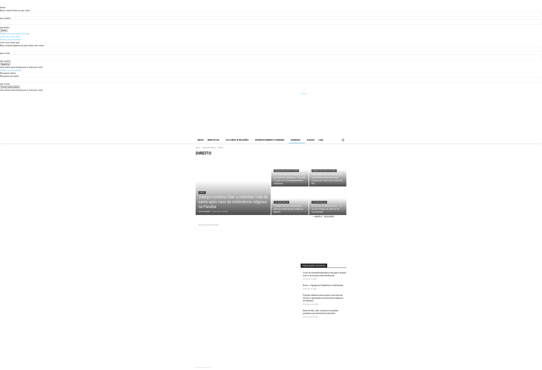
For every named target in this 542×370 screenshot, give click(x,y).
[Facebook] (329, 93)
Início (198, 147)
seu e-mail (4, 53)
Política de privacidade (10, 39)
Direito (202, 192)
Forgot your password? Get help (14, 33)
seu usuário (5, 18)
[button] (343, 140)
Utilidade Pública (209, 147)
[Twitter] (337, 93)
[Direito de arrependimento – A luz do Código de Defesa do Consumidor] (327, 201)
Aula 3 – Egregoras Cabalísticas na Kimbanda (323, 285)
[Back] (1, 4)
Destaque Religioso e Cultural (286, 171)
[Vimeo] (340, 93)
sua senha (4, 27)
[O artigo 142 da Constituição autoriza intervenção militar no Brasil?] (290, 201)
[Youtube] (344, 93)
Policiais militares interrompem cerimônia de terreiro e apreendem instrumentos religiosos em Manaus (323, 298)
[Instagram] (333, 93)
